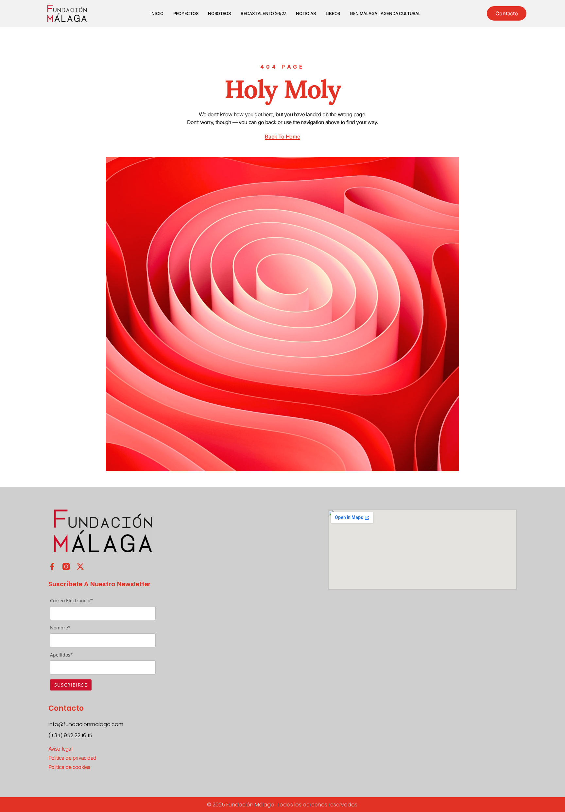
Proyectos (185, 13)
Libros (333, 13)
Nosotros (219, 13)
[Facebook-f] (52, 566)
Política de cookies (69, 767)
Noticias (306, 13)
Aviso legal (60, 748)
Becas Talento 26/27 (263, 13)
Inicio (156, 13)
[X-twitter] (80, 566)
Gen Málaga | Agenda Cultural (385, 13)
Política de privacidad (72, 758)
